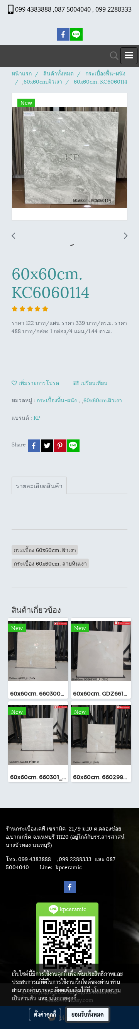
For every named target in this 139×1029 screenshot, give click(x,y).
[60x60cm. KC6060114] (69, 157)
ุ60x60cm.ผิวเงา (102, 400)
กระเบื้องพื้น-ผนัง (57, 400)
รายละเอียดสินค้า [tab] (39, 485)
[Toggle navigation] (128, 55)
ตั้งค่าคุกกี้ (45, 1014)
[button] (111, 55)
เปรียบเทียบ (93, 382)
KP (37, 417)
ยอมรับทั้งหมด (87, 1014)
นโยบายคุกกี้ (62, 998)
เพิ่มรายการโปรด (38, 382)
